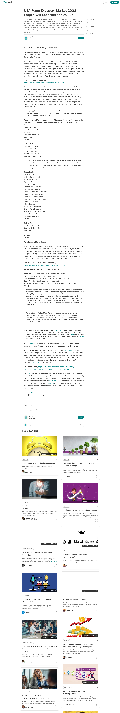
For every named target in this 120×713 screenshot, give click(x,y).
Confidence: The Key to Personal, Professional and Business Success (35, 697)
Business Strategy (68, 687)
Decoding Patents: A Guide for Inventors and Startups (39, 507)
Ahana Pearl (28, 612)
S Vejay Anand (70, 566)
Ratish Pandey (70, 476)
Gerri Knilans (29, 707)
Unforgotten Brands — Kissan (74, 600)
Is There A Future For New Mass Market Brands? (75, 556)
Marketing (25, 692)
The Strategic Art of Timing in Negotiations (38, 463)
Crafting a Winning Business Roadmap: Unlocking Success (78, 692)
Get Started (114, 2)
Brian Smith (28, 565)
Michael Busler (70, 657)
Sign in (106, 2)
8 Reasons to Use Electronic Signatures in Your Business (38, 554)
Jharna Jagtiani (29, 472)
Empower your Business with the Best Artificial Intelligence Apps (36, 601)
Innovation (25, 502)
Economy (66, 640)
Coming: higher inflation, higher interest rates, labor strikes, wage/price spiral (78, 645)
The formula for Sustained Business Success (80, 510)
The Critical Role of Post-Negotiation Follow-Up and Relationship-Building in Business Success (39, 648)
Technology (26, 595)
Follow (81, 38)
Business (27, 405)
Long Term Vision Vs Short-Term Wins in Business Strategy (78, 464)
